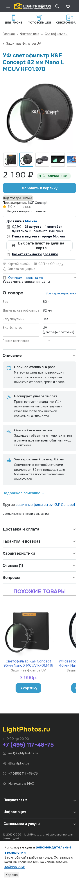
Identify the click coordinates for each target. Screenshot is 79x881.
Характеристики (19, 553)
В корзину (28, 688)
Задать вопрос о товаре (26, 211)
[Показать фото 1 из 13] (11, 160)
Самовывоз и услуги (22, 823)
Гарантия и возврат (22, 541)
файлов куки (14, 867)
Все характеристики (61, 293)
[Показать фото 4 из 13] (58, 160)
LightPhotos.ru (26, 729)
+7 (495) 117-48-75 (28, 744)
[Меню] (8, 6)
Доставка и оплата (21, 529)
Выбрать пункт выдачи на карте (41, 245)
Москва (31, 221)
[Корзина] (67, 6)
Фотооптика (29, 34)
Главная (9, 34)
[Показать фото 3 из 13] (42, 160)
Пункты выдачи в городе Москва (38, 236)
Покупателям (15, 800)
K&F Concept (38, 203)
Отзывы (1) (13, 565)
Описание (12, 355)
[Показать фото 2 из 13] (26, 160)
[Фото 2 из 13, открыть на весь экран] (39, 114)
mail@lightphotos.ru (23, 753)
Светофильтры (56, 34)
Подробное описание (21, 493)
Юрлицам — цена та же (25, 278)
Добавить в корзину (39, 188)
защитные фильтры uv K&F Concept (45, 504)
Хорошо (12, 875)
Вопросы (11, 577)
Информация (15, 812)
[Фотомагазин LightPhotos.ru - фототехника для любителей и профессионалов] (32, 6)
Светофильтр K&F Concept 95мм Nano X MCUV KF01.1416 (28, 663)
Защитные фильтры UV (23, 44)
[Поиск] (57, 6)
